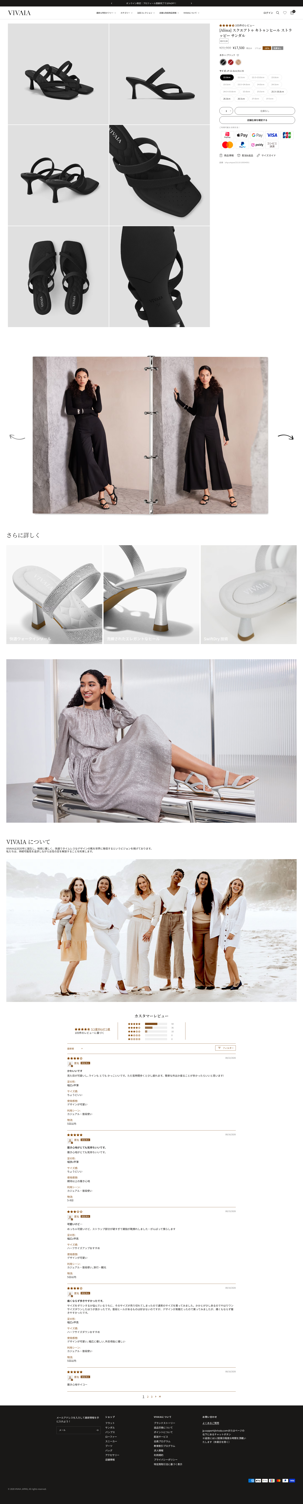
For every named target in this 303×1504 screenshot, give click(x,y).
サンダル (110, 1427)
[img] (74, 1058)
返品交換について (163, 1427)
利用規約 (158, 1455)
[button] (227, 25)
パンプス (110, 1432)
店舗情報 (110, 1459)
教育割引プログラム (164, 1445)
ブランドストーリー (164, 1423)
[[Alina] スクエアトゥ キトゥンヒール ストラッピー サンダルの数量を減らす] (222, 111)
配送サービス (161, 1436)
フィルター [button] (228, 1047)
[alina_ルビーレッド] (230, 62)
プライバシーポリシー (166, 1459)
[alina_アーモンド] (238, 62)
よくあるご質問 (210, 1423)
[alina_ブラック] (223, 62)
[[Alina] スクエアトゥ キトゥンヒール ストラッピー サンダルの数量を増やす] (230, 111)
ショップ (110, 1417)
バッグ (108, 1450)
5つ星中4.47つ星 (100, 1029)
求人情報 (158, 1450)
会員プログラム (162, 1441)
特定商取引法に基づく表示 (168, 1464)
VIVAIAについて (163, 1417)
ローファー (111, 1436)
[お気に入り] (285, 12)
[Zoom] (102, 30)
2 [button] (148, 1397)
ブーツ (108, 1445)
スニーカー (111, 1441)
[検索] (278, 12)
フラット (110, 1423)
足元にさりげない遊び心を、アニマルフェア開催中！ (151, 3)
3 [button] (151, 1397)
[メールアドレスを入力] (97, 1430)
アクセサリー (112, 1455)
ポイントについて (163, 1432)
